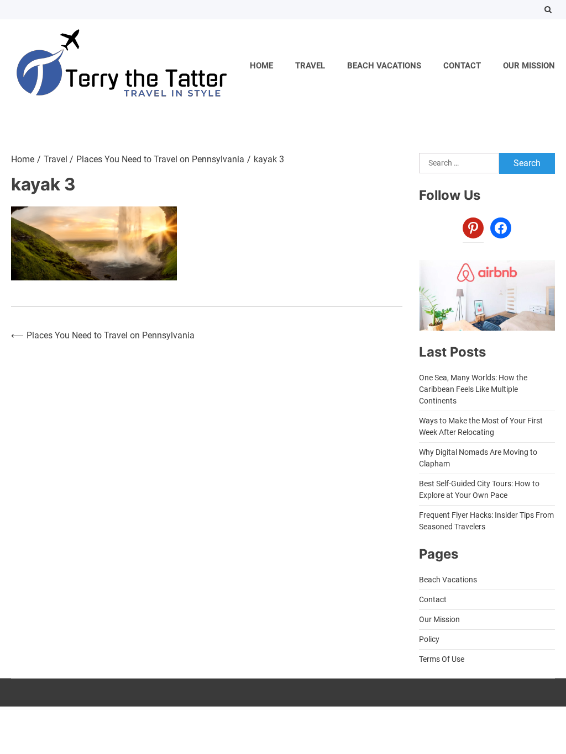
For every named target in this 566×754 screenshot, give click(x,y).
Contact (462, 66)
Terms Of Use (441, 659)
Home (261, 66)
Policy (429, 639)
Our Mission (529, 66)
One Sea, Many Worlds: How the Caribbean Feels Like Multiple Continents (473, 389)
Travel (310, 66)
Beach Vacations (384, 66)
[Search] (548, 9)
